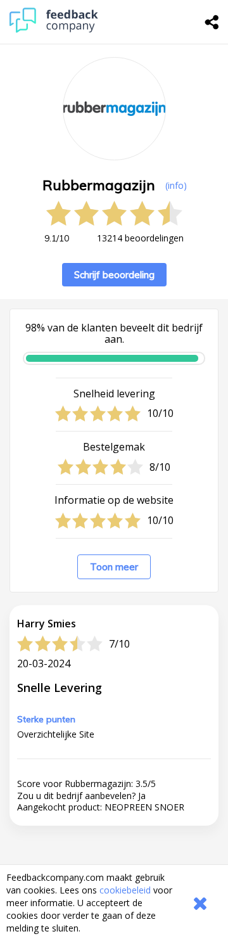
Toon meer (114, 567)
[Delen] (212, 22)
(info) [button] (176, 185)
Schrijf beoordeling (114, 275)
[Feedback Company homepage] (54, 29)
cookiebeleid (125, 890)
